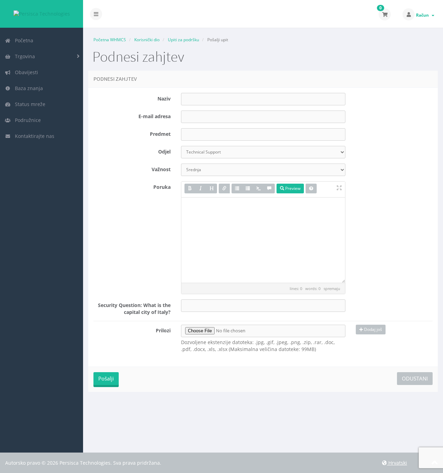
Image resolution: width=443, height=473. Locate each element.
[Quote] (269, 188)
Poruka (162, 187)
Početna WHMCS (109, 40)
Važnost (161, 169)
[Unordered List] (237, 188)
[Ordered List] (247, 188)
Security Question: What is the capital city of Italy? (134, 308)
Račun (423, 15)
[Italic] (200, 188)
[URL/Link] (224, 188)
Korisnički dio (147, 40)
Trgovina (23, 56)
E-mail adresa (154, 116)
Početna (22, 40)
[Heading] (211, 188)
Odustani (415, 378)
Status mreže (28, 104)
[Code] (258, 188)
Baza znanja (27, 88)
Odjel (164, 151)
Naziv (164, 98)
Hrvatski (397, 462)
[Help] (311, 188)
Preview (292, 188)
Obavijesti (25, 72)
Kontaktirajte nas (33, 136)
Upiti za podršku (183, 40)
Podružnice (26, 120)
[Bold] (190, 188)
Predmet (160, 134)
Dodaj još (372, 329)
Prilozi (163, 330)
